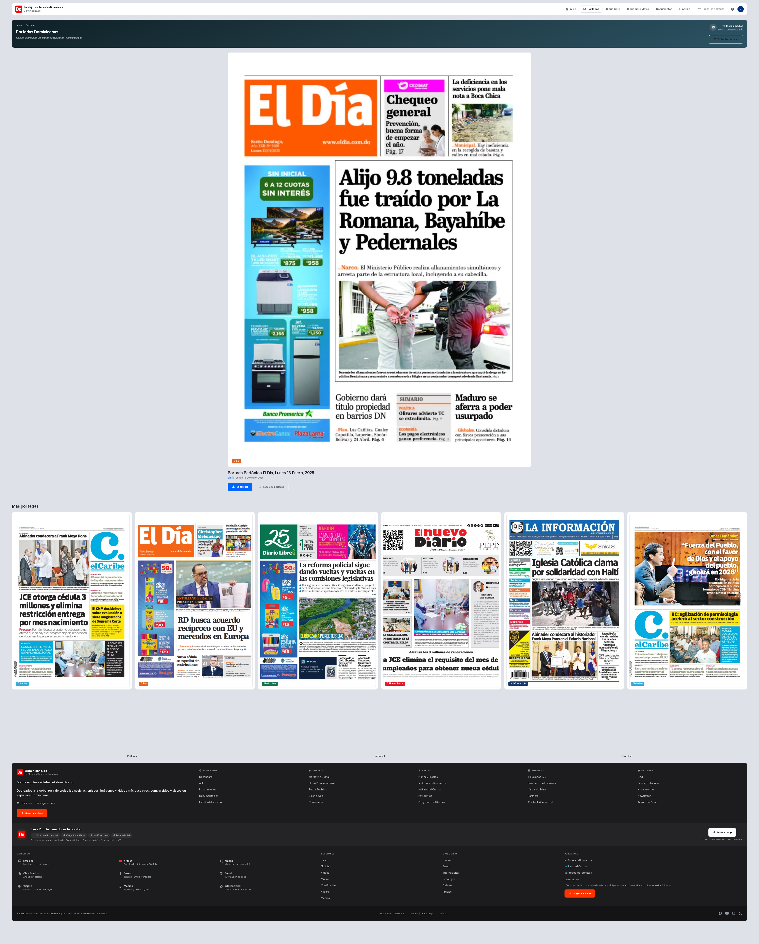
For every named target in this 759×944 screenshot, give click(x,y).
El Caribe (684, 9)
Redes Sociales (318, 789)
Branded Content (432, 789)
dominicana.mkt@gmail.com (38, 803)
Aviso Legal (427, 913)
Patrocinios (425, 796)
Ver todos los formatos (578, 872)
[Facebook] (720, 913)
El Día (231, 477)
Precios (447, 891)
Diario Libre (613, 9)
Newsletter (644, 796)
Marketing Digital (319, 777)
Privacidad (385, 913)
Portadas (593, 9)
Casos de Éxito (537, 789)
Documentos (664, 9)
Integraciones (207, 789)
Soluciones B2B (537, 777)
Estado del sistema (210, 802)
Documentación (209, 796)
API (201, 783)
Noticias (326, 866)
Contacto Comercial (540, 802)
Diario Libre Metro (638, 9)
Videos (325, 872)
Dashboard (205, 777)
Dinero (447, 860)
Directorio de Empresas (542, 783)
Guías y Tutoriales (648, 783)
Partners (533, 796)
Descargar (242, 486)
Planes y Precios (428, 777)
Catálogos (449, 879)
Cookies (413, 913)
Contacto (443, 913)
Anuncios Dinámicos (433, 783)
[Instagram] (734, 913)
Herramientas (646, 789)
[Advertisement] (132, 728)
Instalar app (724, 832)
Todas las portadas (713, 9)
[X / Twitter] (740, 913)
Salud (446, 866)
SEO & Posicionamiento (322, 783)
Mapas (325, 879)
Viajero (325, 891)
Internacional (451, 872)
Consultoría (316, 802)
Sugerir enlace (34, 813)
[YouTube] (727, 913)
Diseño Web (316, 796)
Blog (640, 777)
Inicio (573, 9)
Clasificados (328, 885)
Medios (325, 898)
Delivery (448, 885)
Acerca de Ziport (648, 802)
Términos (400, 913)
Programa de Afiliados (431, 802)
